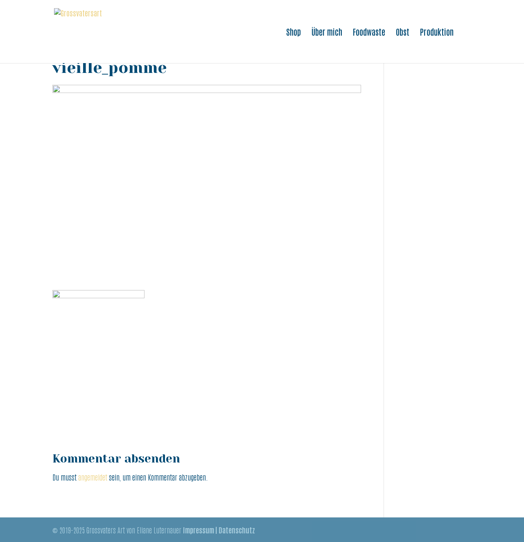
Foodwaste (369, 33)
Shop (293, 33)
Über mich (327, 33)
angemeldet (92, 477)
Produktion (437, 33)
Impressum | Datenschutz (219, 530)
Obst (402, 33)
